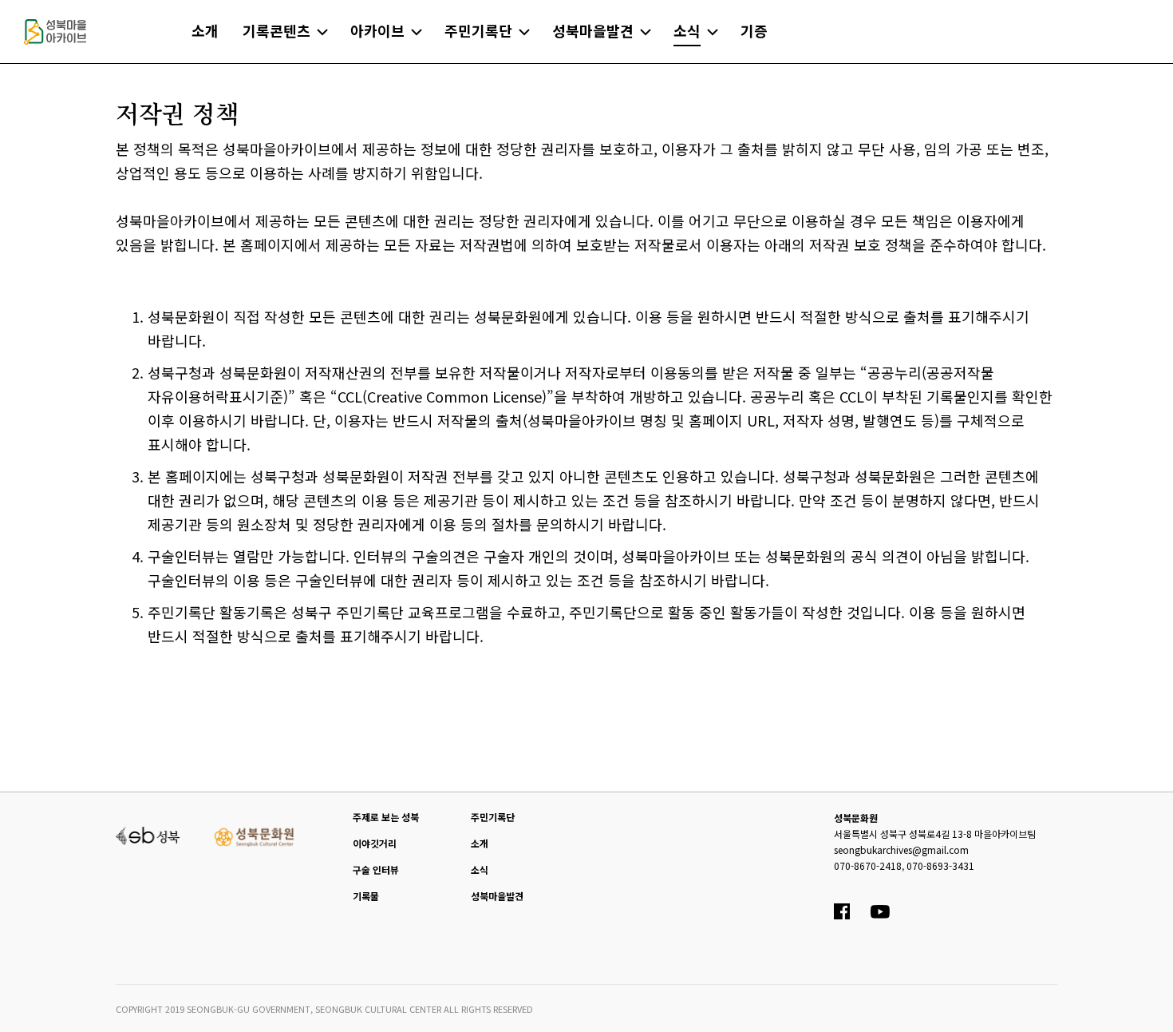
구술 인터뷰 (376, 869)
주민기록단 (493, 817)
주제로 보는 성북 (386, 817)
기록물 (366, 896)
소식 (479, 869)
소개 (479, 843)
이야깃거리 (375, 843)
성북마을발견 (497, 896)
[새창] (148, 834)
